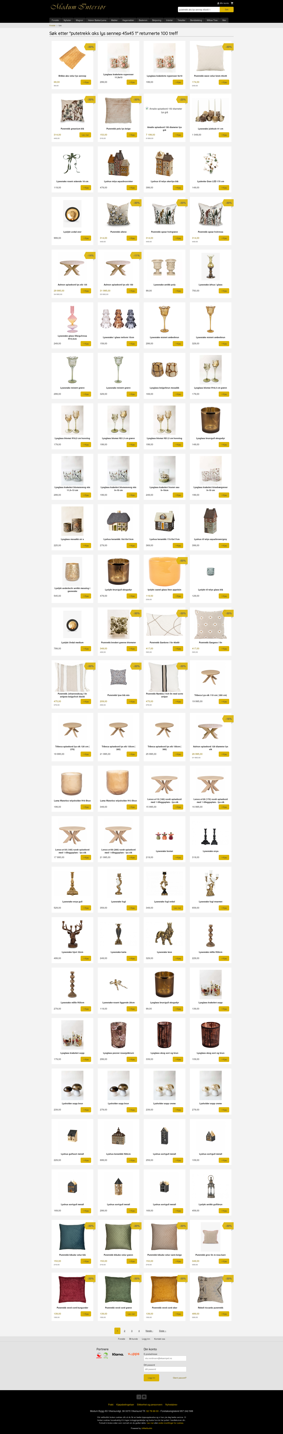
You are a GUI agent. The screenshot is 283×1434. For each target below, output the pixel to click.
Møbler (114, 20)
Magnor (79, 20)
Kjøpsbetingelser (125, 1404)
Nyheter (67, 20)
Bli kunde (133, 1338)
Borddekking (196, 20)
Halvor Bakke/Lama (97, 20)
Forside (55, 20)
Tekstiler (181, 20)
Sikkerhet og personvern (149, 1404)
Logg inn (146, 1338)
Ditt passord (149, 1364)
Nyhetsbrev (171, 1404)
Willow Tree (212, 20)
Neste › (149, 1330)
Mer (224, 20)
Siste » (162, 1330)
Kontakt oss (159, 1338)
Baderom (143, 20)
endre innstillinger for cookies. (171, 1422)
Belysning (156, 20)
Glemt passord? (179, 1377)
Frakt (110, 1404)
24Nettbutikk (147, 1428)
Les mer (150, 1422)
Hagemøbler (128, 20)
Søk (226, 9)
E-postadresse (150, 1353)
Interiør (169, 20)
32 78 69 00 (152, 1411)
